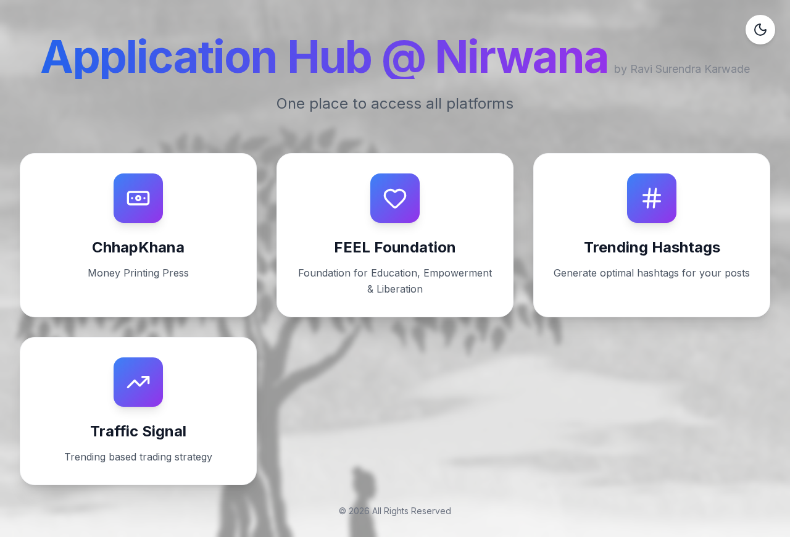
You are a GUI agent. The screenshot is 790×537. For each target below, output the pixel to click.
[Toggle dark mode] (760, 29)
